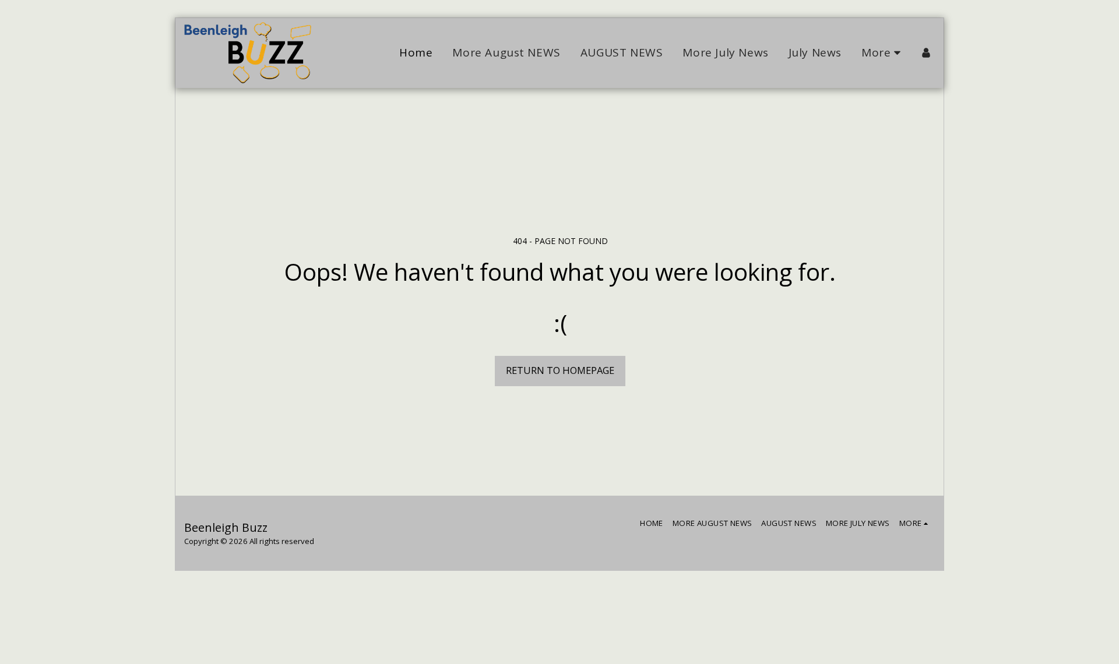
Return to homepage (560, 370)
